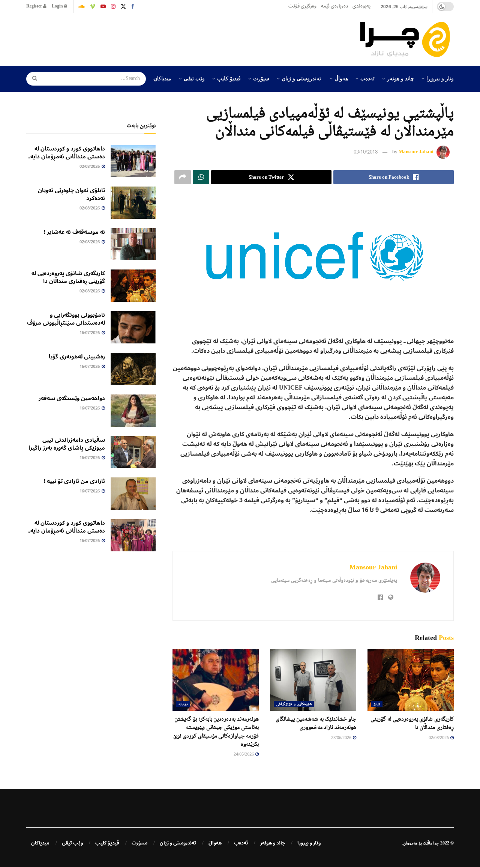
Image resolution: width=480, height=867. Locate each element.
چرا (436, 843)
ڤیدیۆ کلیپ (229, 78)
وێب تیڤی (194, 78)
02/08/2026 (439, 738)
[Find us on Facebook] (132, 6)
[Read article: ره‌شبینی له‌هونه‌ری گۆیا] (133, 369)
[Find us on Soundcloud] (81, 6)
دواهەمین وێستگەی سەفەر (72, 398)
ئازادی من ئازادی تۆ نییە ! (74, 481)
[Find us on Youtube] (103, 6)
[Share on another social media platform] (182, 177)
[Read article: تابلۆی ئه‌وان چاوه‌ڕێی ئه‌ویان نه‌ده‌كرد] (133, 203)
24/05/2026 (244, 754)
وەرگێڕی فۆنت (302, 6)
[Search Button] (32, 79)
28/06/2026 (341, 738)
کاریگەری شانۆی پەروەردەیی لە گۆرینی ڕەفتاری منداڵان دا (68, 277)
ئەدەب (367, 78)
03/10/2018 (366, 152)
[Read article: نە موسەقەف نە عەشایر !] (133, 244)
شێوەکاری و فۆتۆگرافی (294, 703)
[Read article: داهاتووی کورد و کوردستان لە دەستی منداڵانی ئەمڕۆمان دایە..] (133, 161)
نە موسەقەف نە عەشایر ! (74, 232)
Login (58, 6)
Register (34, 6)
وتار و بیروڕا (440, 78)
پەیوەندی (361, 6)
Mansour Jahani (416, 152)
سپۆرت (261, 78)
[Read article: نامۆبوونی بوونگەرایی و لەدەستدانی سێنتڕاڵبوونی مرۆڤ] (133, 327)
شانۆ (377, 703)
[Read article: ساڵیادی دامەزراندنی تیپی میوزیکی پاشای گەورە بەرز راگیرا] (133, 452)
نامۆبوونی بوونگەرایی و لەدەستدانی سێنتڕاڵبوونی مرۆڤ (66, 319)
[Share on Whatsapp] (201, 177)
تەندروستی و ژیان (301, 78)
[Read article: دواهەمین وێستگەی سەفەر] (133, 410)
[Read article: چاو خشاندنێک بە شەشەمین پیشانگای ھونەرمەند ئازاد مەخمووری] (313, 679)
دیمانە (183, 703)
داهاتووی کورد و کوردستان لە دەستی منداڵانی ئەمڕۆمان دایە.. (66, 153)
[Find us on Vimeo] (92, 6)
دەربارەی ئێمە (334, 6)
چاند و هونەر (400, 78)
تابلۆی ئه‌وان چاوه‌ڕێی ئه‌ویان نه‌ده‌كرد (71, 194)
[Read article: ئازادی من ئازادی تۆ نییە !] (133, 493)
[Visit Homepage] (407, 39)
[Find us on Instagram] (113, 6)
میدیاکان (162, 78)
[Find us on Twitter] (123, 6)
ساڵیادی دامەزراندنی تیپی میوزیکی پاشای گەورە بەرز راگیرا (66, 444)
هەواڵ (341, 78)
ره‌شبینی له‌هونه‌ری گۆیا (77, 357)
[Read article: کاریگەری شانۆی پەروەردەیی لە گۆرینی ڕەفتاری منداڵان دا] (411, 679)
